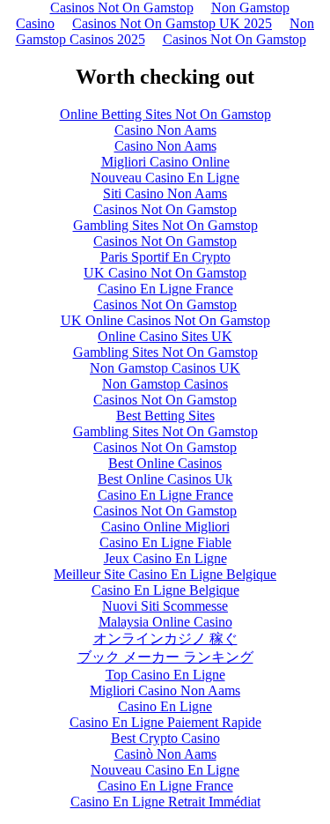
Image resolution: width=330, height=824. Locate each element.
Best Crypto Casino (165, 738)
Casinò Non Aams (165, 753)
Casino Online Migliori (165, 526)
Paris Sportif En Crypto (165, 256)
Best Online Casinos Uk (165, 478)
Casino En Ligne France (165, 288)
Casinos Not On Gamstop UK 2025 (172, 23)
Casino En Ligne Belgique (165, 590)
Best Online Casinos (165, 463)
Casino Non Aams (165, 129)
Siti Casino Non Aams (165, 193)
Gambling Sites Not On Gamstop (165, 225)
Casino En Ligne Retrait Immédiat (165, 801)
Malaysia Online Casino (165, 621)
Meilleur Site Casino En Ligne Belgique (165, 574)
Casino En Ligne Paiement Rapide (165, 722)
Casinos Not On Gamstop (234, 39)
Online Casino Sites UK (165, 336)
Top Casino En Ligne (165, 674)
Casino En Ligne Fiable (165, 542)
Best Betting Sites (165, 415)
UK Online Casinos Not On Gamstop (165, 320)
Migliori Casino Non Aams (165, 690)
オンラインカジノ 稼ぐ (165, 638)
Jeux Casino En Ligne (165, 558)
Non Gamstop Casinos (165, 383)
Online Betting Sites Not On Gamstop (165, 114)
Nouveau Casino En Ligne (165, 177)
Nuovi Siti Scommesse (165, 605)
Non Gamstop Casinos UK (165, 367)
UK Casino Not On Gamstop (165, 272)
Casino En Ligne (165, 706)
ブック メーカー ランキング (165, 657)
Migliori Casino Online (165, 161)
